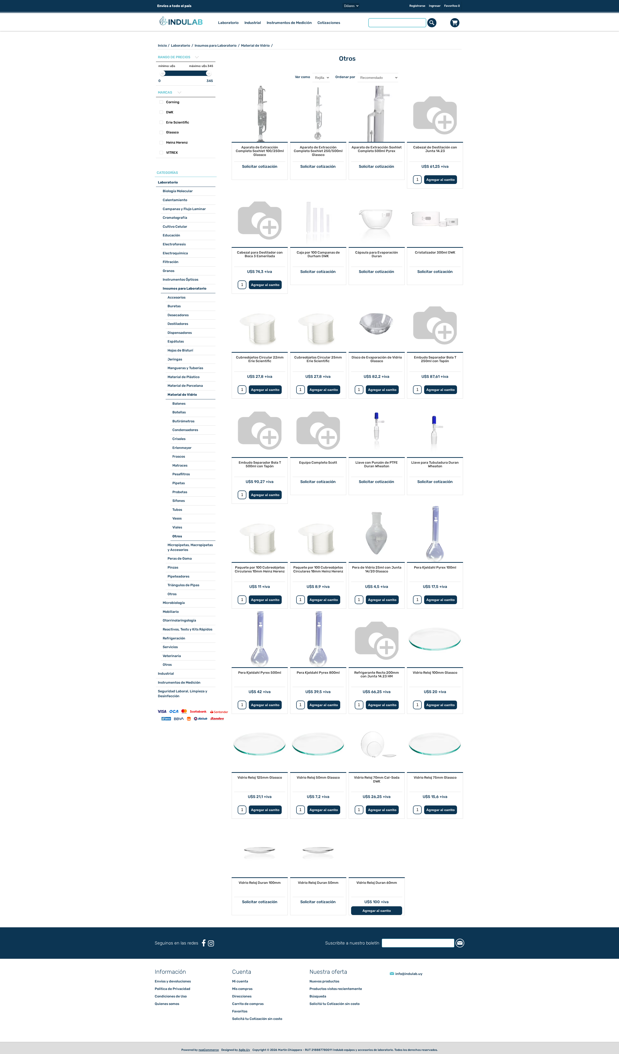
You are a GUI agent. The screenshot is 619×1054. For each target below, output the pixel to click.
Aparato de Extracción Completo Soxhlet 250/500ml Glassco (318, 151)
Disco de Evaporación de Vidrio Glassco (377, 359)
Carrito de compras (454, 22)
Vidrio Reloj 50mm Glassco (318, 778)
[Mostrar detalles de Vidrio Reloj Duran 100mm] (260, 849)
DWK (169, 112)
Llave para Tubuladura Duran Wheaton (435, 464)
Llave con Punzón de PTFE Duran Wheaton (376, 464)
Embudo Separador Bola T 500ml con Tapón (260, 464)
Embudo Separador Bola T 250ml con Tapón (435, 359)
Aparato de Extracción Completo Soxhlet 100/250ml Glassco (260, 151)
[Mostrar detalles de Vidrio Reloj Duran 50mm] (318, 849)
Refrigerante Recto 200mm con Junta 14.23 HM (376, 674)
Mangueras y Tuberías (185, 368)
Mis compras (242, 997)
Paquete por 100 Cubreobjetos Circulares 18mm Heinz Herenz (318, 569)
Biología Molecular (178, 191)
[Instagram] (211, 952)
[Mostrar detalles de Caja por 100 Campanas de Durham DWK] (318, 219)
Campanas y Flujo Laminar (184, 209)
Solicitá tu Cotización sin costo (257, 1027)
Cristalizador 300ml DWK (435, 252)
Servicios (170, 647)
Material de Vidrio (182, 395)
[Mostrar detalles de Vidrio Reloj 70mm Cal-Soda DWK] (377, 744)
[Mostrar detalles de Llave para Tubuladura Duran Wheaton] (435, 429)
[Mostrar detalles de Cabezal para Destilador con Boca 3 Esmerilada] (260, 219)
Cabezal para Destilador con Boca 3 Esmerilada (260, 254)
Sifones (178, 501)
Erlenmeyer (182, 448)
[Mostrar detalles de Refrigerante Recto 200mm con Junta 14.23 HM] (377, 639)
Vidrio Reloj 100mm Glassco (435, 673)
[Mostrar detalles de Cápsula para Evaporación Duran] (377, 219)
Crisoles (178, 439)
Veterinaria (172, 656)
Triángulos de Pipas (183, 585)
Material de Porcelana (185, 386)
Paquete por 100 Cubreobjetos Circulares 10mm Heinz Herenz (260, 569)
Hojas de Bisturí (180, 350)
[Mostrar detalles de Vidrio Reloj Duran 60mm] (377, 849)
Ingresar (435, 5)
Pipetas (178, 483)
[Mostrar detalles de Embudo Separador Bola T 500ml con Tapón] (260, 429)
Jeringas (175, 359)
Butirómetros (183, 421)
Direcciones (241, 1005)
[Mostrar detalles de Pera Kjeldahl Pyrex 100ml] (435, 534)
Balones (178, 404)
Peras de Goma (180, 558)
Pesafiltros (181, 474)
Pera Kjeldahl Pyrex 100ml (435, 567)
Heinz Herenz (177, 142)
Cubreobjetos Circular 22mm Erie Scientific (260, 359)
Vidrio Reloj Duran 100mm (260, 883)
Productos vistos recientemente (336, 997)
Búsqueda (318, 1005)
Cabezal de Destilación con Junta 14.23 (435, 149)
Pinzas (173, 567)
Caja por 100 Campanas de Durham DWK (318, 254)
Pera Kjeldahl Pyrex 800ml (318, 673)
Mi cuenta (240, 990)
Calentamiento (175, 200)
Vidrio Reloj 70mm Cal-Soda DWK (376, 779)
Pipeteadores (178, 576)
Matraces (179, 465)
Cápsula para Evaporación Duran (376, 254)
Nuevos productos (324, 990)
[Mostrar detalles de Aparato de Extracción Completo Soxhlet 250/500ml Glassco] (318, 114)
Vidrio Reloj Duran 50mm (318, 883)
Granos (168, 271)
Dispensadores (180, 333)
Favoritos (239, 1020)
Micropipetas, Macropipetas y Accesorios (190, 547)
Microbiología (174, 603)
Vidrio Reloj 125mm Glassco (259, 778)
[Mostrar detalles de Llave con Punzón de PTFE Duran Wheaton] (377, 429)
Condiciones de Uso (171, 1005)
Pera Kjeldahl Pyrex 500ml (259, 673)
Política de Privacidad (172, 997)
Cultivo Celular (175, 227)
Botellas (179, 412)
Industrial (166, 674)
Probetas (179, 492)
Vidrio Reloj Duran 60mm (376, 883)
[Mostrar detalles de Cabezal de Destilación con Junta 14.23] (435, 114)
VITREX (172, 153)
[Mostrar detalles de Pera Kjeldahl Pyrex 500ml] (260, 639)
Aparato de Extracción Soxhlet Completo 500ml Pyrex (377, 149)
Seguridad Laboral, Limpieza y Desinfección (182, 693)
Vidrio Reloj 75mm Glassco (435, 778)
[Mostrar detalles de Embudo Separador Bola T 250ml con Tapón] (435, 324)
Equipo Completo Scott (318, 463)
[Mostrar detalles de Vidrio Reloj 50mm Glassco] (318, 744)
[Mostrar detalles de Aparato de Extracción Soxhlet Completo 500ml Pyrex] (377, 114)
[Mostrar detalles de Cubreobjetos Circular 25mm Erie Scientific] (318, 324)
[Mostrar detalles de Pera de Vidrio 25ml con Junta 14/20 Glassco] (377, 534)
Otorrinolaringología (179, 620)
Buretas (174, 306)
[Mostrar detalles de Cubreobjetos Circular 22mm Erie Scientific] (260, 324)
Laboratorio (168, 182)
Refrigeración (174, 638)
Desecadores (178, 315)
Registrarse (417, 5)
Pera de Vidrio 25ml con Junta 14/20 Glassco (376, 569)
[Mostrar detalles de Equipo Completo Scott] (318, 429)
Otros (177, 536)
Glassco (172, 132)
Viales (177, 527)
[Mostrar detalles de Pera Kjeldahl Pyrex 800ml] (318, 639)
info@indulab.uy (408, 983)
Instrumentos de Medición (179, 683)
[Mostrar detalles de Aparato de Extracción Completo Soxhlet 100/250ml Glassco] (260, 114)
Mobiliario (171, 612)
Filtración (170, 262)
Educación (171, 235)
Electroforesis (174, 244)
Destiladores (178, 324)
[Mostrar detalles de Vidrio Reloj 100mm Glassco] (435, 639)
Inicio (162, 46)
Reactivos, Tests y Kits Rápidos (187, 629)
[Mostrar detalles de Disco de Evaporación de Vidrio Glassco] (377, 324)
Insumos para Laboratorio (184, 288)
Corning (172, 102)
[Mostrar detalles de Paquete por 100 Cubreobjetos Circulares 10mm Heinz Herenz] (260, 534)
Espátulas (176, 341)
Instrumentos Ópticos (180, 280)
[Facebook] (204, 951)
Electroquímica (175, 253)
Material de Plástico (183, 377)
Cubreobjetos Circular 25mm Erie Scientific (318, 359)
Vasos (177, 518)
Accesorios (176, 297)
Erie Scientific (177, 122)
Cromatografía (175, 218)
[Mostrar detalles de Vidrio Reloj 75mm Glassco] (435, 744)
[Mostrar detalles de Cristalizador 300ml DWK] (435, 219)
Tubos (177, 510)
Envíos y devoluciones (173, 990)
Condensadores (185, 430)
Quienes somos (167, 1012)
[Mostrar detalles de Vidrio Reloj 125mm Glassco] (260, 744)
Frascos (178, 456)
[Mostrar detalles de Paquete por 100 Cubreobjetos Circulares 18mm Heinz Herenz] (318, 534)
